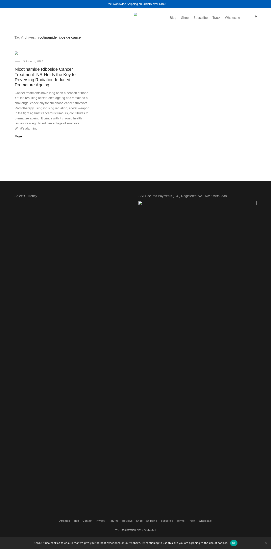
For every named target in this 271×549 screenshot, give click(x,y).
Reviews (127, 520)
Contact (87, 520)
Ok (234, 542)
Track (216, 17)
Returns (113, 520)
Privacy (100, 520)
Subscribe (200, 17)
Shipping (151, 520)
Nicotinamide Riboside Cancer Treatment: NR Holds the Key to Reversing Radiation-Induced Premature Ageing (45, 77)
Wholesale (232, 17)
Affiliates (64, 520)
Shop (185, 17)
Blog (173, 17)
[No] (266, 543)
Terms (181, 520)
